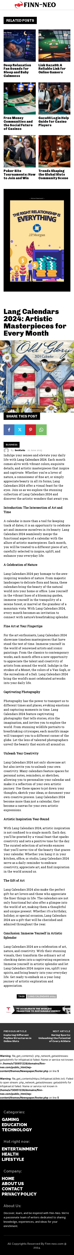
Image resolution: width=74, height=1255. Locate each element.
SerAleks (20, 450)
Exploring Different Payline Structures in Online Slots (17, 1038)
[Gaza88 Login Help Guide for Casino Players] (54, 98)
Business (11, 444)
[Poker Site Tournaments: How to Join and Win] (20, 151)
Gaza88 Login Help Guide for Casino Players (53, 121)
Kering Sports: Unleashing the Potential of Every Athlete (54, 1038)
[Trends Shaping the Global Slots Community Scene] (54, 151)
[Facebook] (9, 429)
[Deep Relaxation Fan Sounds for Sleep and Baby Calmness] (20, 45)
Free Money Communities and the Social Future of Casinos (18, 123)
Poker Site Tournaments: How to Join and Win (19, 174)
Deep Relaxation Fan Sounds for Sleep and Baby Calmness (17, 70)
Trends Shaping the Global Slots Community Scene (53, 174)
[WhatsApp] (41, 429)
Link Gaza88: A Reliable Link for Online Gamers (52, 68)
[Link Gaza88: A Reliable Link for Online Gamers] (54, 45)
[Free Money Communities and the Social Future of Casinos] (20, 98)
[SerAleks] (7, 450)
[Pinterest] (30, 429)
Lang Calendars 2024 (32, 459)
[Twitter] (19, 429)
